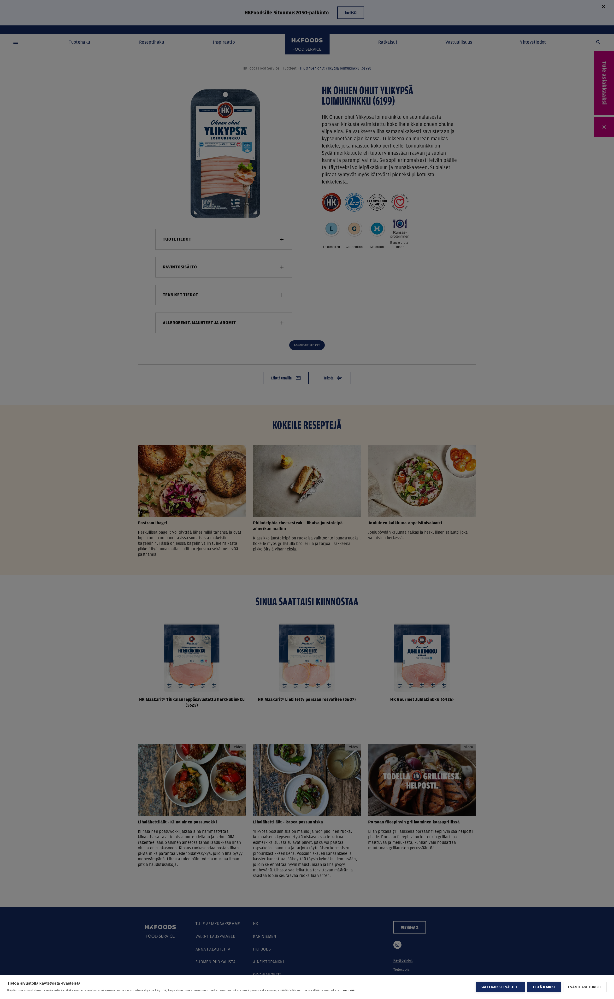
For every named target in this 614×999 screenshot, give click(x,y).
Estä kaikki (544, 987)
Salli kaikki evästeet (500, 987)
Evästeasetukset (585, 987)
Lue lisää (348, 990)
